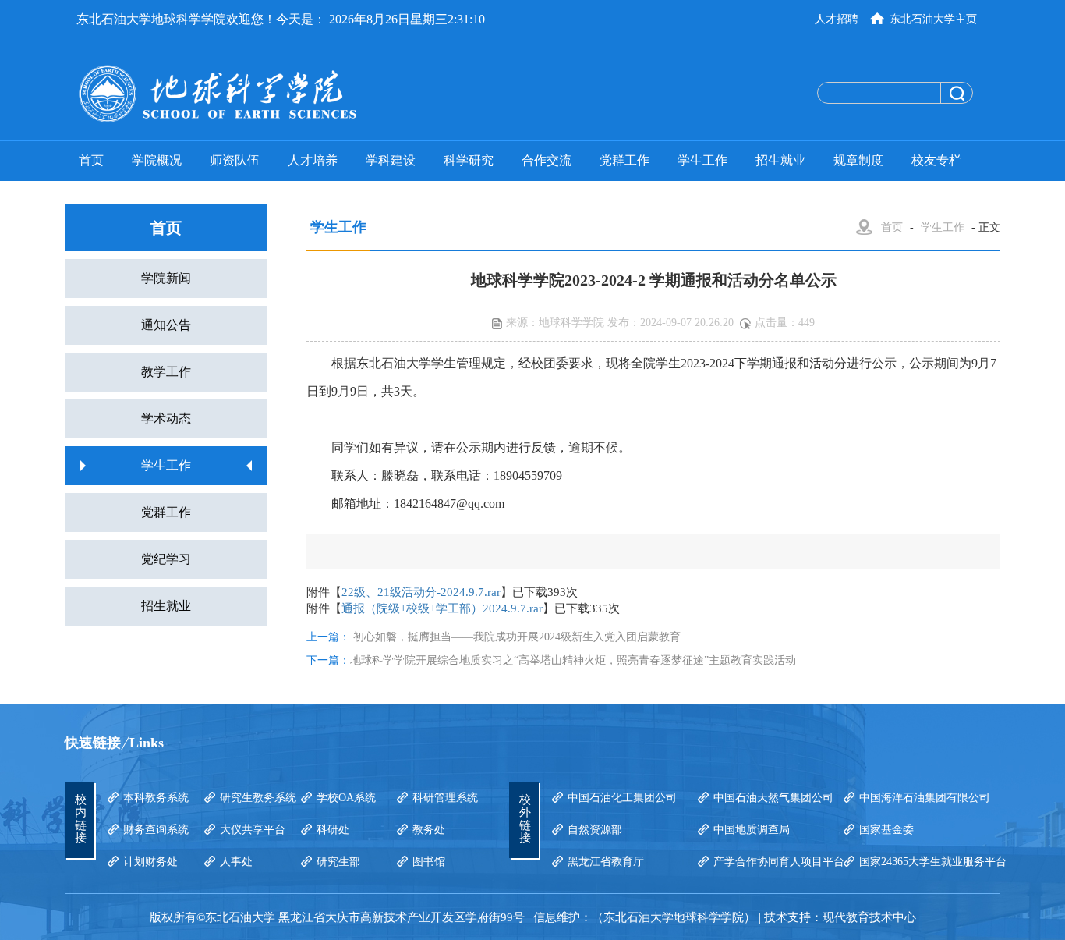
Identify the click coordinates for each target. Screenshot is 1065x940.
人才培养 (313, 160)
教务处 (428, 829)
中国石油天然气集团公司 (773, 797)
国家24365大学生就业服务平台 (933, 861)
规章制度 (858, 160)
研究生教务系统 (258, 797)
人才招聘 (836, 19)
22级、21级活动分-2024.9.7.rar (421, 592)
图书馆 (428, 861)
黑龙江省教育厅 (606, 861)
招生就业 (780, 160)
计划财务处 (150, 861)
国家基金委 (886, 829)
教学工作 (166, 371)
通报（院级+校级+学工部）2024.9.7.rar (442, 608)
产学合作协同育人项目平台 (778, 861)
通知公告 (166, 325)
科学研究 (469, 160)
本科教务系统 (156, 797)
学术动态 (166, 418)
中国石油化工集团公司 (622, 797)
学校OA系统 (346, 797)
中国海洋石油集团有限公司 (924, 797)
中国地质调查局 (751, 829)
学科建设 (391, 160)
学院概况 (157, 160)
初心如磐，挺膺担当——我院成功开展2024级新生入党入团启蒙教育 (517, 637)
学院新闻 (166, 278)
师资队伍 (235, 160)
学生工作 (702, 160)
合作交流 (546, 160)
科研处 (333, 829)
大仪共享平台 (252, 829)
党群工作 (624, 160)
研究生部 (338, 861)
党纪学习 (166, 559)
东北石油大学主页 (933, 19)
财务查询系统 (156, 829)
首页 (91, 160)
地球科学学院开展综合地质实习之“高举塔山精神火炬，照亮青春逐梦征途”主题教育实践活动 (573, 660)
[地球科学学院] (279, 93)
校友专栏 (936, 160)
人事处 (236, 861)
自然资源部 (595, 829)
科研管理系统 (445, 797)
